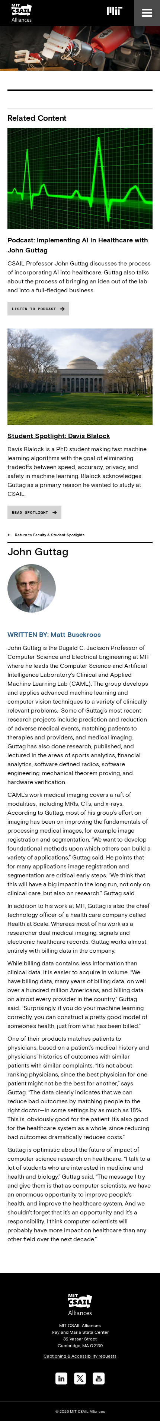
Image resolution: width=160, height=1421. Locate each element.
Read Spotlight (30, 512)
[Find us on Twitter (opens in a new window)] (80, 1382)
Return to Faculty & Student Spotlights (49, 535)
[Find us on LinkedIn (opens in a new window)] (61, 1382)
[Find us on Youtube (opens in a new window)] (99, 1382)
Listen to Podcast (34, 309)
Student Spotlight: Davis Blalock (58, 436)
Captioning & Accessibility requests (80, 1356)
